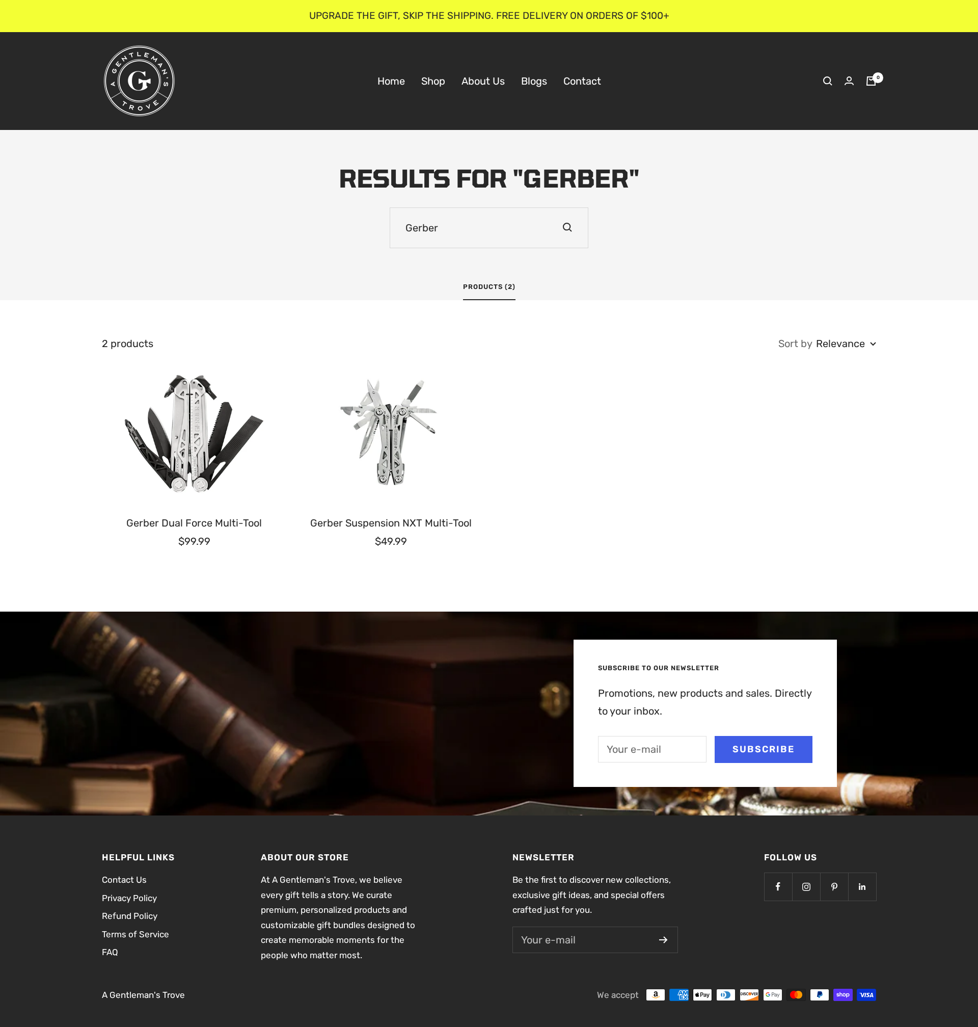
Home (391, 80)
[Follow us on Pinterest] (834, 887)
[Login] (849, 80)
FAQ (110, 952)
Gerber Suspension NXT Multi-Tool (391, 523)
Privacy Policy (129, 898)
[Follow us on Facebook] (778, 887)
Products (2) (489, 287)
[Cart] (871, 81)
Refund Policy (129, 916)
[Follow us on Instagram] (806, 887)
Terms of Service (135, 934)
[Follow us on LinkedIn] (862, 887)
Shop (433, 80)
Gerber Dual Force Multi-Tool (194, 523)
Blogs (534, 80)
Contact (582, 80)
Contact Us (124, 880)
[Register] (663, 939)
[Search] (827, 81)
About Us (483, 80)
